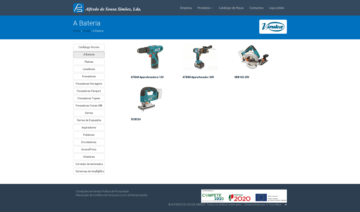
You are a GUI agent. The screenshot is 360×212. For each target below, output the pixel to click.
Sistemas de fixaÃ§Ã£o (90, 171)
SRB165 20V (241, 77)
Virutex (87, 30)
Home (76, 30)
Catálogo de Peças (231, 8)
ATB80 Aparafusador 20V (198, 77)
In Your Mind (273, 204)
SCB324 (136, 119)
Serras (89, 112)
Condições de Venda (88, 191)
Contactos (256, 8)
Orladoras (89, 156)
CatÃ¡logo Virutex (89, 47)
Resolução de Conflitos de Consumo (98, 195)
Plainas (89, 61)
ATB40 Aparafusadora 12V (147, 77)
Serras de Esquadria (89, 120)
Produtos (204, 8)
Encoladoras (88, 142)
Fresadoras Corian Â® (89, 105)
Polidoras (88, 134)
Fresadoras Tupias (89, 98)
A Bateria (88, 54)
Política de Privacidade (115, 191)
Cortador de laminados (89, 164)
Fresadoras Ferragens (89, 83)
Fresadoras (89, 76)
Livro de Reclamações (134, 195)
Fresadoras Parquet (89, 91)
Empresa (186, 8)
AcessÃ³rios (88, 149)
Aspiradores (89, 127)
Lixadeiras (89, 69)
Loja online (276, 8)
